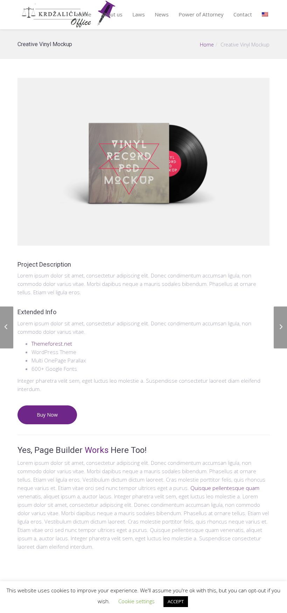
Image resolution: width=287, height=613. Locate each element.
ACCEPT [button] (176, 601)
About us (111, 14)
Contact (242, 14)
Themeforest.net (51, 343)
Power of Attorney (201, 14)
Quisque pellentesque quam (224, 487)
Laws (138, 14)
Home (83, 14)
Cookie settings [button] (136, 601)
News (162, 14)
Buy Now (47, 414)
